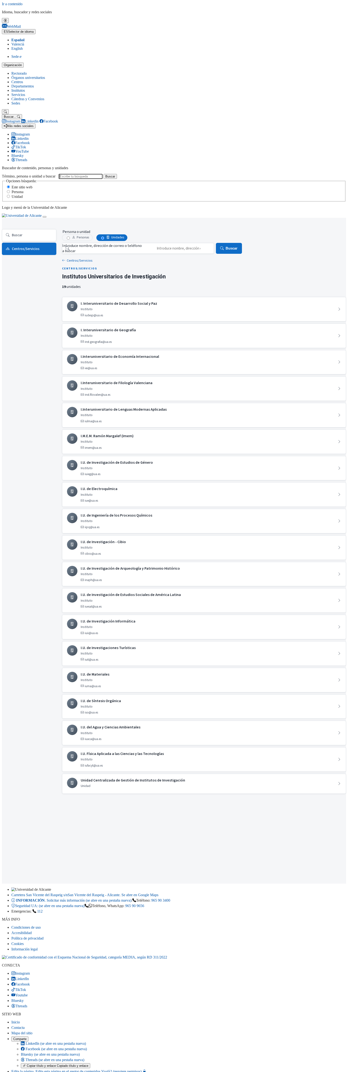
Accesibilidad (21, 933)
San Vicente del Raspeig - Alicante (84, 895)
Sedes (15, 103)
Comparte (20, 1039)
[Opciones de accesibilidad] (5, 20)
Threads (54, 1060)
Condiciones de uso (26, 927)
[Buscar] (5, 111)
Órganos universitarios (28, 78)
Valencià (17, 44)
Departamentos (22, 86)
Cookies (17, 944)
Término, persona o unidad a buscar (28, 176)
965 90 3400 (160, 900)
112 (40, 911)
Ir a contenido (12, 4)
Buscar (110, 176)
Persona (17, 192)
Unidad (17, 197)
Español (17, 40)
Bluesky (50, 1054)
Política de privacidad (27, 938)
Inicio (15, 1022)
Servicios (18, 95)
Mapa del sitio (21, 1033)
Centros (17, 82)
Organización (13, 65)
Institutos (18, 90)
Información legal (24, 949)
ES (19, 31)
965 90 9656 (134, 906)
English (17, 48)
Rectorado (19, 73)
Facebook (56, 1049)
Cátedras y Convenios (27, 99)
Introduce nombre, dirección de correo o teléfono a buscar (102, 248)
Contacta (18, 1028)
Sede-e (16, 57)
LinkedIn (55, 1043)
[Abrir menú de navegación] (44, 217)
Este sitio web (22, 187)
